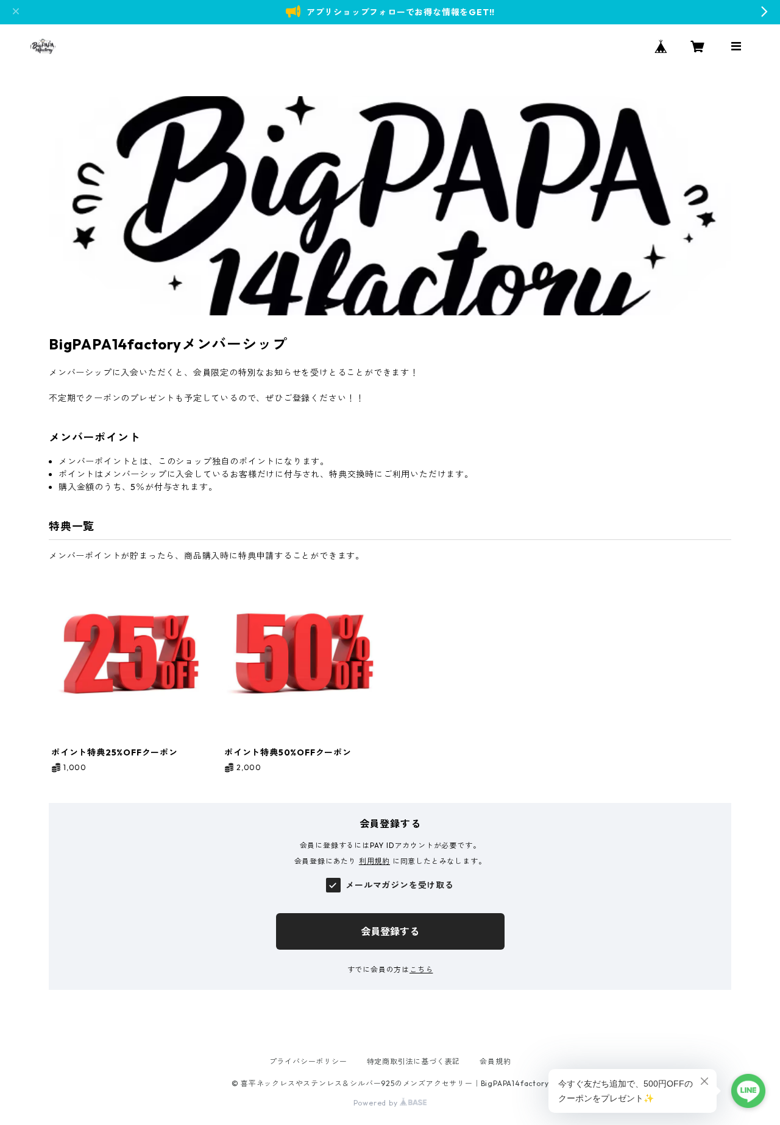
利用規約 (374, 861)
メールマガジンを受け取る (400, 885)
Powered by (376, 1102)
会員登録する (390, 931)
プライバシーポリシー (308, 1061)
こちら (421, 969)
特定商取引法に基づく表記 (414, 1061)
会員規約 (495, 1061)
